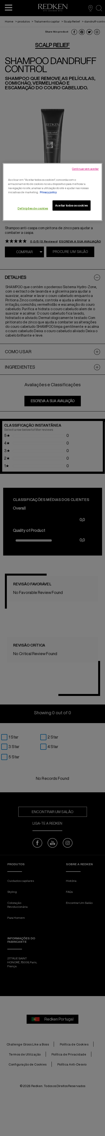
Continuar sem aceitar (85, 169)
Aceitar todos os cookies (71, 205)
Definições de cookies (33, 208)
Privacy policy (48, 192)
